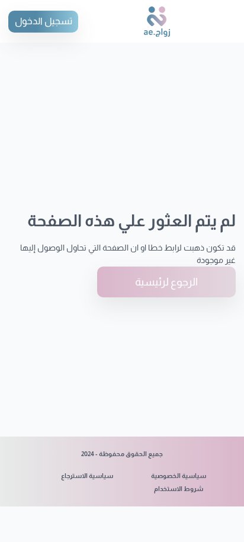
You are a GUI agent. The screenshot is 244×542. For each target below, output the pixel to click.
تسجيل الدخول (43, 21)
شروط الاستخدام (178, 488)
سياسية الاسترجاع (87, 475)
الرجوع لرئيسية (166, 282)
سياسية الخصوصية (178, 475)
